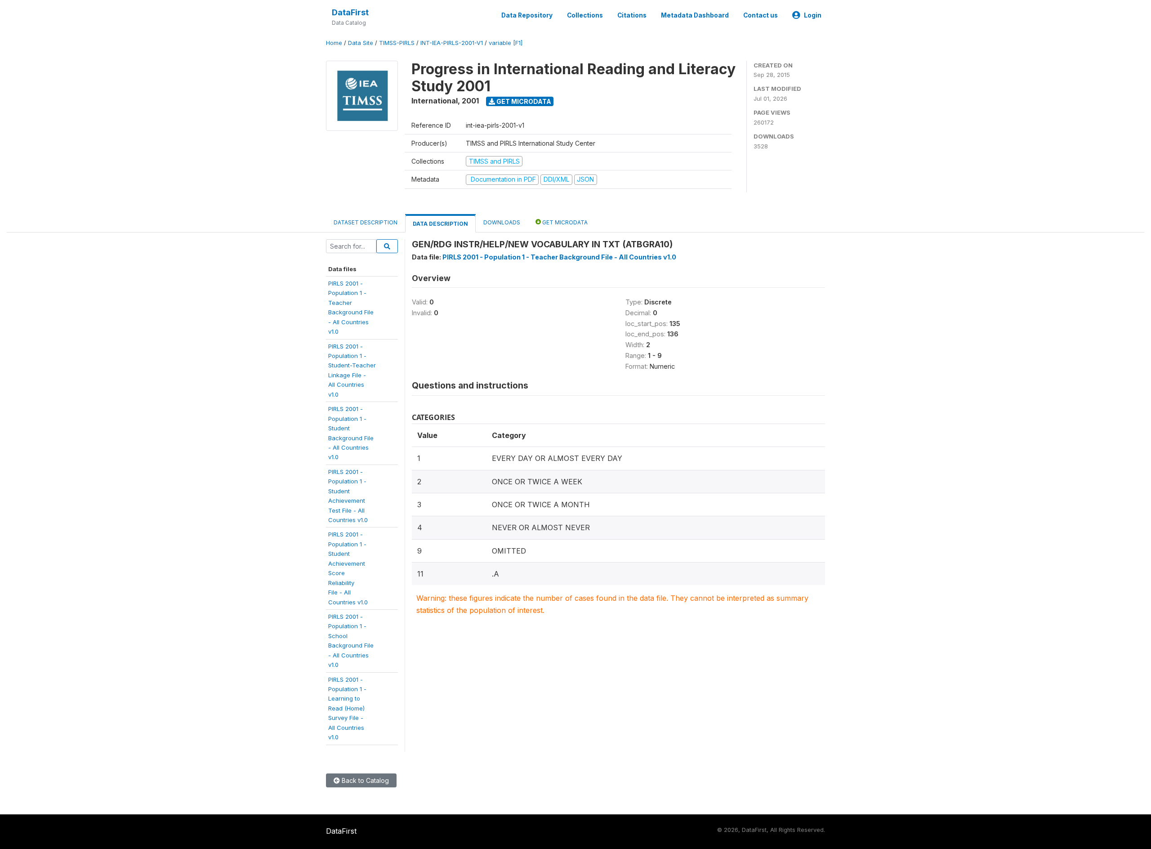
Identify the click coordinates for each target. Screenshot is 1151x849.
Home (334, 43)
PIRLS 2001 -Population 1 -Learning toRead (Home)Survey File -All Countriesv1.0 (347, 708)
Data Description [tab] (440, 223)
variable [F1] (505, 43)
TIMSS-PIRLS (397, 43)
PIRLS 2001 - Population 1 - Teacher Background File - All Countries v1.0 (559, 257)
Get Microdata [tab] (564, 222)
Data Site (360, 43)
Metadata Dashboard (695, 15)
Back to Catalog (364, 780)
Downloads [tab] (501, 222)
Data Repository (527, 15)
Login (812, 15)
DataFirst (350, 12)
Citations (632, 15)
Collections (585, 15)
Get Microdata (523, 101)
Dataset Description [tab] (365, 222)
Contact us (760, 15)
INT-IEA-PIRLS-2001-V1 (451, 43)
